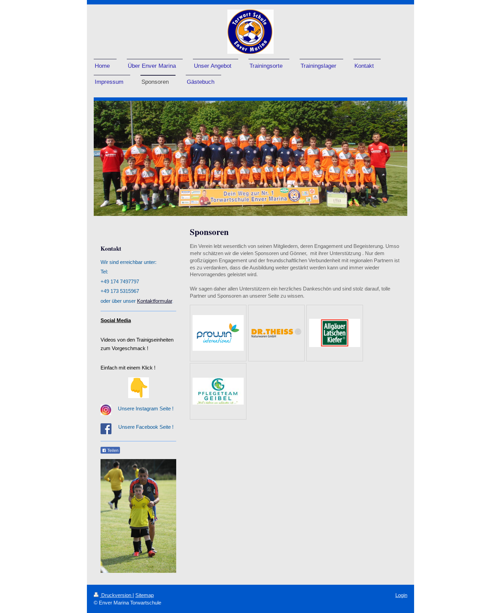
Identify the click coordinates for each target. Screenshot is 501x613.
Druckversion (116, 595)
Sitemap (144, 595)
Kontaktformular (154, 301)
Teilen (112, 450)
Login (401, 595)
